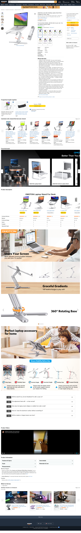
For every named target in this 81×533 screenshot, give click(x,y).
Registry (69, 4)
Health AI (6, 4)
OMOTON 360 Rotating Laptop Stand (12, 432)
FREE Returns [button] (40, 25)
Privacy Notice (31, 527)
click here (30, 476)
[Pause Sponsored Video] (26, 500)
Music (73, 4)
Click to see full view (20, 45)
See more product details (43, 94)
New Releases (31, 4)
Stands (23, 9)
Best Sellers (25, 4)
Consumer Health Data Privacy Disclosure (41, 527)
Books (53, 4)
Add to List (69, 38)
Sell (62, 4)
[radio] (2, 13)
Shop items (52, 27)
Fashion (65, 4)
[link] (22, 106)
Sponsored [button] (2, 489)
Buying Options (50, 212)
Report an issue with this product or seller (47, 96)
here (27, 473)
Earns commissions (16, 431)
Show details (33, 111)
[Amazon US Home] (29, 524)
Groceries (37, 4)
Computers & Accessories (9, 9)
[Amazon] (4, 1)
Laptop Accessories (18, 9)
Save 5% (39, 27)
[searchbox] (32, 2)
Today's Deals (48, 4)
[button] (2, 5)
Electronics (3, 9)
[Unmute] (78, 453)
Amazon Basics (19, 4)
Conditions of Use (26, 527)
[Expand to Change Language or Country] (43, 523)
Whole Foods (42, 4)
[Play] (2, 453)
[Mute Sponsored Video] (26, 502)
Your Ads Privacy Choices (53, 527)
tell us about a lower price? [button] (14, 480)
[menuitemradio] (77, 453)
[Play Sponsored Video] (40, 497)
